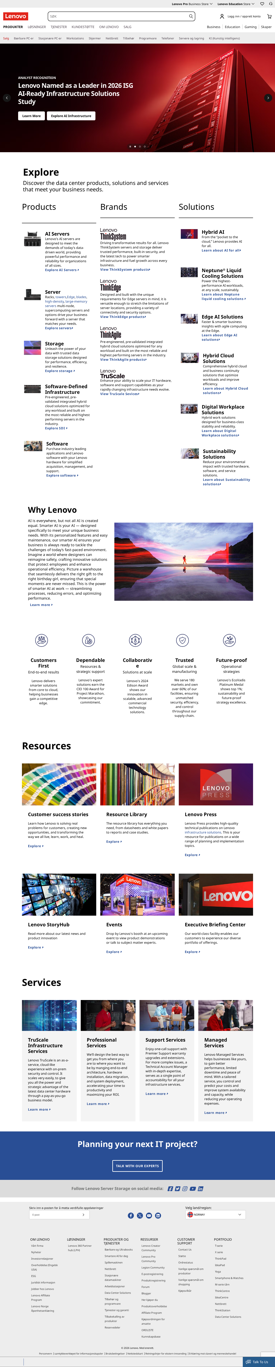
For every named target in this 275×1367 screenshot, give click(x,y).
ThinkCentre (222, 1291)
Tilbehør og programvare (113, 1301)
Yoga (218, 1271)
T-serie (219, 1245)
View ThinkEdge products (122, 316)
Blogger (146, 1293)
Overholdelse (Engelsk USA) (44, 1267)
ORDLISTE (147, 1330)
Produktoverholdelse (154, 1306)
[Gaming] (258, 26)
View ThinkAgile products (122, 359)
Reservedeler (112, 1327)
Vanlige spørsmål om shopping (191, 1282)
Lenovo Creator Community (151, 1248)
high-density (54, 301)
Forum (146, 1287)
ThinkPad (220, 1258)
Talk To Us (260, 1362)
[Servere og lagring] (206, 38)
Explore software (61, 475)
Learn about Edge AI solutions (219, 337)
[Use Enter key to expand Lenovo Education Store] (253, 3)
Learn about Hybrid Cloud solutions (225, 390)
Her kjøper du (150, 1300)
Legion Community (153, 1267)
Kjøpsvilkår (184, 1291)
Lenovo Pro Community (149, 1259)
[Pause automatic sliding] (130, 146)
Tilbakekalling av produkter (114, 1319)
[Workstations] (85, 38)
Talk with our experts (137, 1166)
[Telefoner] (176, 38)
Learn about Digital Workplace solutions (220, 433)
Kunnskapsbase (151, 1336)
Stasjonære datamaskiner (113, 1278)
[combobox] (117, 16)
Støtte (182, 1256)
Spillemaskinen (114, 1262)
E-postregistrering (152, 1274)
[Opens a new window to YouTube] (193, 1188)
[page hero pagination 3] (144, 146)
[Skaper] (273, 26)
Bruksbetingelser (115, 1353)
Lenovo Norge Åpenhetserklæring (42, 1308)
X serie (219, 1252)
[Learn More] (137, 98)
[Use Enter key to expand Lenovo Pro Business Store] (211, 3)
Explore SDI (55, 428)
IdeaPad (220, 1265)
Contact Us (184, 1249)
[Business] (221, 26)
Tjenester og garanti (117, 1310)
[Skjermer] (102, 38)
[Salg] (10, 38)
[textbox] (216, 1214)
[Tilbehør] (136, 38)
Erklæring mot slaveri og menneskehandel (212, 1353)
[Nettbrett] (120, 38)
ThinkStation (222, 1310)
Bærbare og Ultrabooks (119, 1249)
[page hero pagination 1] (135, 146)
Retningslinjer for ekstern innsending (165, 1353)
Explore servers (58, 328)
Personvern (45, 1353)
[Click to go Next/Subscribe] (83, 1214)
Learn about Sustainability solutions (226, 481)
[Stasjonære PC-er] (63, 38)
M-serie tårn (222, 1284)
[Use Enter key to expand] (263, 16)
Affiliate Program (152, 1313)
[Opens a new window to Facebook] (170, 1188)
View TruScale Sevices (119, 394)
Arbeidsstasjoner (115, 1286)
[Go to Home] (15, 16)
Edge (71, 297)
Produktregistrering (153, 1280)
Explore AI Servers (61, 270)
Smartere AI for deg (116, 1256)
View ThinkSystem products (124, 269)
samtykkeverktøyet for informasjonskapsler (79, 1353)
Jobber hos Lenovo (42, 1289)
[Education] (241, 26)
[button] (261, 3)
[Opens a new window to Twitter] (178, 1188)
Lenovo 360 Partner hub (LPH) (80, 1248)
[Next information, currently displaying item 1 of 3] (268, 98)
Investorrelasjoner (42, 1258)
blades (81, 297)
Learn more (40, 605)
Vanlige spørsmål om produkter (191, 1271)
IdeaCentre (221, 1297)
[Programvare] (158, 38)
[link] (270, 5)
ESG (33, 1276)
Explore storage (59, 371)
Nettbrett (110, 1269)
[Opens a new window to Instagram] (185, 1188)
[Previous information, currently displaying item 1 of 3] (7, 98)
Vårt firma (37, 1245)
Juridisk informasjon (43, 1282)
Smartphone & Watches (229, 1278)
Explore (35, 846)
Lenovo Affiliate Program (40, 1298)
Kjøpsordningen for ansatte (153, 1321)
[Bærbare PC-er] (35, 38)
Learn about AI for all (221, 250)
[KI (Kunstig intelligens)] (241, 38)
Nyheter (36, 1252)
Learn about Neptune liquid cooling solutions (223, 296)
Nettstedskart (135, 1353)
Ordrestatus (185, 1262)
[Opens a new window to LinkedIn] (200, 1188)
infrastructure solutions (203, 832)
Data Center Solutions (118, 1293)
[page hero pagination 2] (140, 146)
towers (61, 297)
